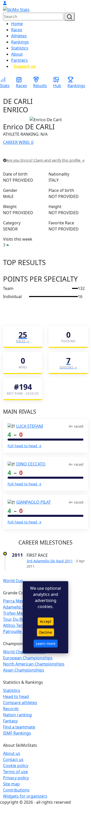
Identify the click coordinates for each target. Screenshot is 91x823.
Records (11, 708)
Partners (19, 60)
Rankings (20, 42)
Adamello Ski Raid (20, 607)
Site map (11, 784)
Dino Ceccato (31, 464)
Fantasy (10, 721)
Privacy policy (16, 778)
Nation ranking (17, 715)
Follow (67, 153)
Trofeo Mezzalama (20, 613)
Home (17, 23)
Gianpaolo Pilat (33, 502)
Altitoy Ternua (16, 625)
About (17, 54)
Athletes (19, 36)
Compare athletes (20, 702)
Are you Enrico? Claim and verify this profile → (46, 160)
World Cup (13, 580)
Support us (25, 66)
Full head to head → (24, 445)
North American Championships (33, 664)
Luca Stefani (29, 426)
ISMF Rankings (17, 733)
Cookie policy (15, 765)
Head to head (16, 696)
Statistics (19, 48)
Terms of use (15, 771)
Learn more (45, 643)
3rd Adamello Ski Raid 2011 (50, 560)
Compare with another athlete (31, 153)
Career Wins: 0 (18, 142)
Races (16, 30)
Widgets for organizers (25, 796)
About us (11, 753)
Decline (45, 632)
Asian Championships (23, 670)
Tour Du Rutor (16, 619)
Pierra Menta (15, 601)
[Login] (5, 3)
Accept (45, 621)
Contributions (16, 790)
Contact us (13, 759)
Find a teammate (19, 727)
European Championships (28, 658)
